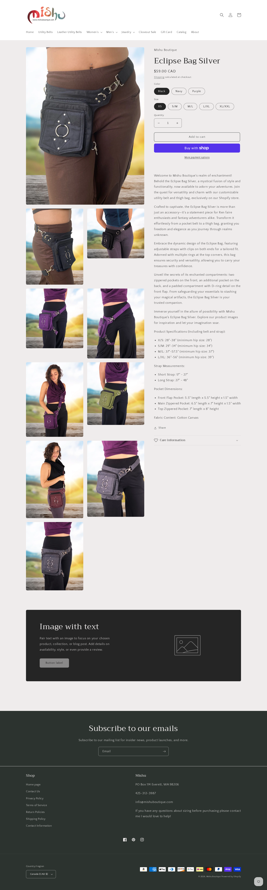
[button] (94, 32)
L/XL (206, 106)
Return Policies (35, 812)
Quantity (159, 115)
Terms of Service (36, 805)
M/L (190, 106)
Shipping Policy (36, 819)
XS (160, 106)
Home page (33, 784)
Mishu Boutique (213, 877)
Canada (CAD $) (39, 874)
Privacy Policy (34, 798)
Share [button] (162, 427)
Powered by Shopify (231, 877)
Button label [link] (54, 662)
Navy (179, 91)
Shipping (159, 77)
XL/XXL (225, 106)
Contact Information (39, 825)
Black (161, 91)
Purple (196, 91)
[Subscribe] (164, 751)
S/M (175, 106)
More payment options (197, 157)
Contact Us (33, 791)
